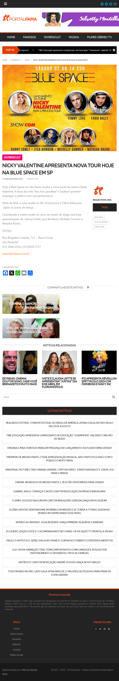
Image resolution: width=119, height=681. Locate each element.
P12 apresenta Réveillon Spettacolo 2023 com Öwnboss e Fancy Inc (99, 381)
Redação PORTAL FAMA (14, 179)
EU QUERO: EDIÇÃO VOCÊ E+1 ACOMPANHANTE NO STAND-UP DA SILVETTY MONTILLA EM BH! (59, 531)
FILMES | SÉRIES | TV (99, 37)
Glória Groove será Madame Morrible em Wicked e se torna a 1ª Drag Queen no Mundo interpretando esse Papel (59, 511)
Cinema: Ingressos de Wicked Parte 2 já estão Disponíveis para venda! (59, 482)
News (27, 60)
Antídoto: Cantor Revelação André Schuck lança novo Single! (59, 562)
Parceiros (16, 639)
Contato (17, 649)
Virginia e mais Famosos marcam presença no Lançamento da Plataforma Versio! (59, 448)
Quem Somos (16, 634)
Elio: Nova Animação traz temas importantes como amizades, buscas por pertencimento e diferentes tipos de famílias (59, 551)
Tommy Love (99, 227)
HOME (11, 37)
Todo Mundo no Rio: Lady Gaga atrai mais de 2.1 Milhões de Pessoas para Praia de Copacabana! (59, 573)
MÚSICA (74, 37)
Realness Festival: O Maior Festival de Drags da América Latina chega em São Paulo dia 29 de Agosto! (59, 424)
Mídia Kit (17, 644)
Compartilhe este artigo (65, 287)
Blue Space (99, 217)
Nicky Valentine (101, 222)
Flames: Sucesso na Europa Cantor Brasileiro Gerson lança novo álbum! (59, 500)
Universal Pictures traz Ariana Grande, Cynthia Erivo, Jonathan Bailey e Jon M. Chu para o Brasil (59, 471)
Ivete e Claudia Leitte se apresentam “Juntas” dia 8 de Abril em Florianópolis (59, 382)
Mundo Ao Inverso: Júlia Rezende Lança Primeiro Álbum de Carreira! (59, 522)
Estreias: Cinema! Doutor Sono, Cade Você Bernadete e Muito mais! (19, 381)
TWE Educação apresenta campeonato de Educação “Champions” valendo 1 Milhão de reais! (71, 50)
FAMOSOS (29, 37)
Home (4, 60)
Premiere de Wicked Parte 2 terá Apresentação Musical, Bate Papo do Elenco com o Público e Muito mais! (60, 459)
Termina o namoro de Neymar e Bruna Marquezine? (32, 306)
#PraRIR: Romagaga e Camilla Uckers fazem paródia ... (29, 330)
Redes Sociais (16, 655)
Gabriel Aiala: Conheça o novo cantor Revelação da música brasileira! (59, 491)
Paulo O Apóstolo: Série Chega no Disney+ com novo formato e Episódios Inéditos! (59, 540)
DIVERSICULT (52, 37)
